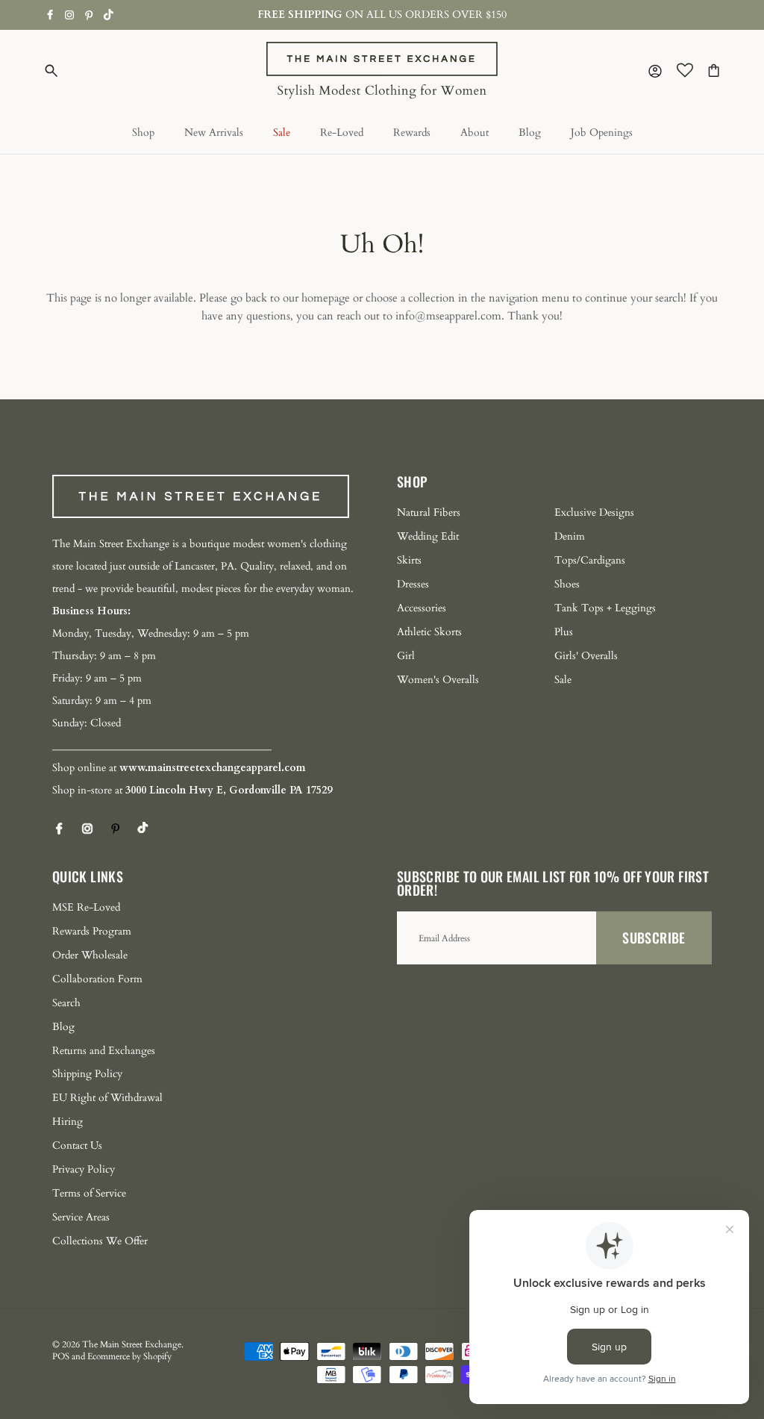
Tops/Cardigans (589, 560)
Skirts (409, 560)
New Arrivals (213, 132)
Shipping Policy (87, 1074)
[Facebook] (50, 14)
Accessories (421, 608)
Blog (530, 132)
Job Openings (602, 132)
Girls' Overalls (586, 656)
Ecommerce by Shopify (129, 1356)
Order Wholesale (90, 955)
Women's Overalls (438, 680)
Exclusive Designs (594, 512)
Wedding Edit (428, 536)
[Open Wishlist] (685, 70)
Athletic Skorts (429, 632)
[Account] (652, 70)
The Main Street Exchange (131, 1344)
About (474, 132)
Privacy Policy (83, 1169)
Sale (281, 132)
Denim (569, 536)
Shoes (567, 584)
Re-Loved (341, 132)
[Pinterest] (89, 15)
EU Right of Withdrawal (107, 1098)
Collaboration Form (97, 979)
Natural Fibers (428, 512)
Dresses (413, 584)
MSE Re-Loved (86, 907)
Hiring (67, 1121)
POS (60, 1356)
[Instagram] (69, 15)
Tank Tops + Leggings (605, 608)
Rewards (411, 132)
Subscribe (653, 937)
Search (66, 1003)
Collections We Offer (100, 1241)
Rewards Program (91, 931)
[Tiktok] (108, 14)
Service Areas (81, 1217)
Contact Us (77, 1145)
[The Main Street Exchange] (382, 70)
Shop (143, 132)
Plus (563, 632)
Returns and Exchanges (103, 1051)
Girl (406, 656)
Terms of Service (89, 1193)
